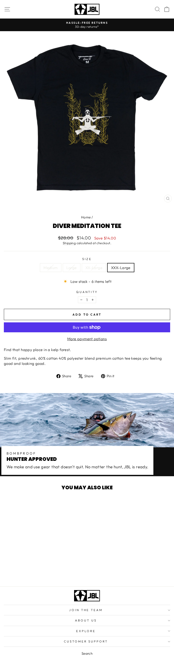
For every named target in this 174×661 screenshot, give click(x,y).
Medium (51, 267)
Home (86, 217)
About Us (86, 620)
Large (71, 267)
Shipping (69, 243)
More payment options (87, 338)
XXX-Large (120, 267)
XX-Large (93, 267)
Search (87, 653)
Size (87, 259)
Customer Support (86, 641)
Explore (86, 631)
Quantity (87, 292)
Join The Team (86, 610)
